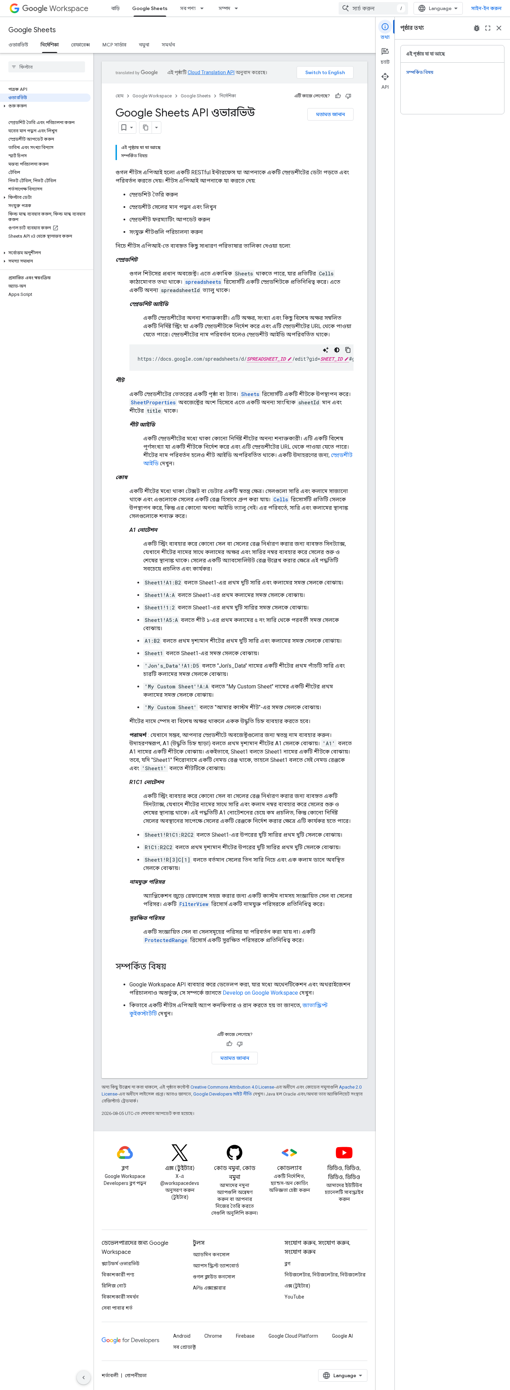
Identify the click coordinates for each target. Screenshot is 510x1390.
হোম (120, 95)
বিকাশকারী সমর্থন (120, 1297)
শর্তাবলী (110, 1375)
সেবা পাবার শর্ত (117, 1308)
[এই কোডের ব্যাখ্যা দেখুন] (325, 349)
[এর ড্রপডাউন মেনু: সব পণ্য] (204, 8)
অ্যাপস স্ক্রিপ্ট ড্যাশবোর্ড (216, 1265)
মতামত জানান (330, 114)
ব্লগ (287, 1263)
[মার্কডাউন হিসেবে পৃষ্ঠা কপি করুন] (145, 127)
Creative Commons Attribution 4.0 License (232, 1087)
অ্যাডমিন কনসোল (211, 1254)
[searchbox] (46, 66)
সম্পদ (224, 8)
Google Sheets (150, 8)
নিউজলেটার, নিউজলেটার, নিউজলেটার (325, 1274)
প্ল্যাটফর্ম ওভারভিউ (120, 1263)
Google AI (342, 1336)
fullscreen (488, 28)
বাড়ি (115, 8)
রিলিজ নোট (114, 1285)
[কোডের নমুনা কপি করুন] (348, 349)
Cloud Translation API (211, 72)
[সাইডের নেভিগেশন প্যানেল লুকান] (84, 1377)
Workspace (68, 8)
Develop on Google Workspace (260, 992)
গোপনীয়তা (136, 1375)
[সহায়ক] (338, 96)
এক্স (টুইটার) (297, 1285)
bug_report (477, 28)
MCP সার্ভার (114, 45)
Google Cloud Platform (293, 1336)
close (499, 28)
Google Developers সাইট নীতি (222, 1094)
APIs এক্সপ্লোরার (209, 1288)
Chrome (213, 1336)
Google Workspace (152, 95)
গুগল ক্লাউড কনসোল (214, 1276)
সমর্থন (168, 45)
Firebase (245, 1336)
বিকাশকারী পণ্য (118, 1274)
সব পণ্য (188, 8)
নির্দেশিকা (50, 45)
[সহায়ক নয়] (348, 96)
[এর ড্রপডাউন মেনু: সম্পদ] (238, 8)
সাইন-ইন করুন (486, 8)
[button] (45, 106)
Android (181, 1336)
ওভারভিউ (18, 45)
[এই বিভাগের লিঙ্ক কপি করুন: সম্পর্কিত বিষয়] (173, 967)
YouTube (294, 1297)
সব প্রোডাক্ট (184, 1347)
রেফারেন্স (80, 45)
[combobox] (373, 8)
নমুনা (144, 45)
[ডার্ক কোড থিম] (336, 349)
